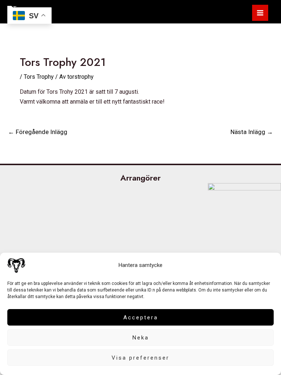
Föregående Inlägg (37, 131)
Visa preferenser (140, 357)
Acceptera (140, 317)
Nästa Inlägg (252, 131)
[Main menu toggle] (260, 13)
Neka (140, 337)
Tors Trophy (39, 76)
